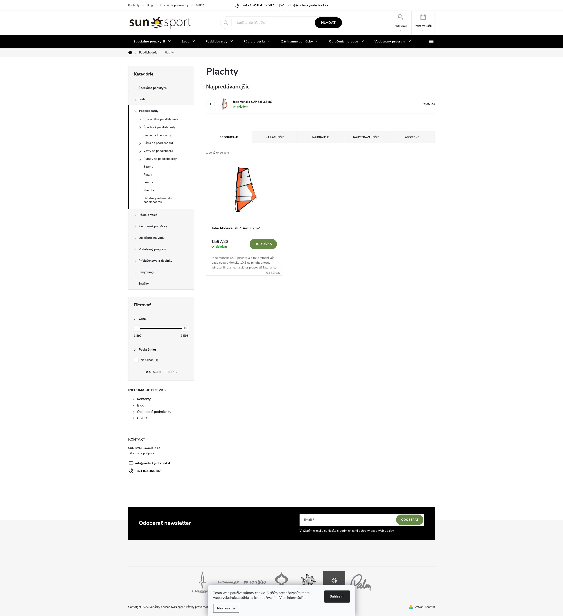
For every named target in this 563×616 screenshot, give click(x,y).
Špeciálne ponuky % (153, 88)
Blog (150, 5)
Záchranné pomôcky (153, 226)
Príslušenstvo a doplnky (155, 261)
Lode (142, 99)
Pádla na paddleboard (158, 143)
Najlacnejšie (274, 137)
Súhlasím (337, 596)
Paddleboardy (148, 111)
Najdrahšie (320, 137)
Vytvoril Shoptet (424, 607)
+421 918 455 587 (148, 471)
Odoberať (410, 520)
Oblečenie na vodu (152, 238)
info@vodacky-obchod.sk (153, 463)
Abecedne (412, 137)
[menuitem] (152, 41)
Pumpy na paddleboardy (160, 159)
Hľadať (328, 22)
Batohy (148, 167)
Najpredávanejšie (366, 137)
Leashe (148, 182)
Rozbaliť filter (159, 372)
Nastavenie (226, 608)
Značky (144, 283)
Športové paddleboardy (159, 127)
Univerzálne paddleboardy (161, 119)
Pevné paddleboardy (157, 135)
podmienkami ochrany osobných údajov (367, 531)
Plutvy (147, 175)
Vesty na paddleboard (158, 151)
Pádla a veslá (148, 215)
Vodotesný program (152, 249)
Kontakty (133, 5)
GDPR (200, 5)
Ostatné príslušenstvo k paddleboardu (159, 200)
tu (305, 597)
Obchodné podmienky (174, 5)
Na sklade (149, 360)
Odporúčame (228, 137)
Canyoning (146, 272)
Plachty (148, 190)
